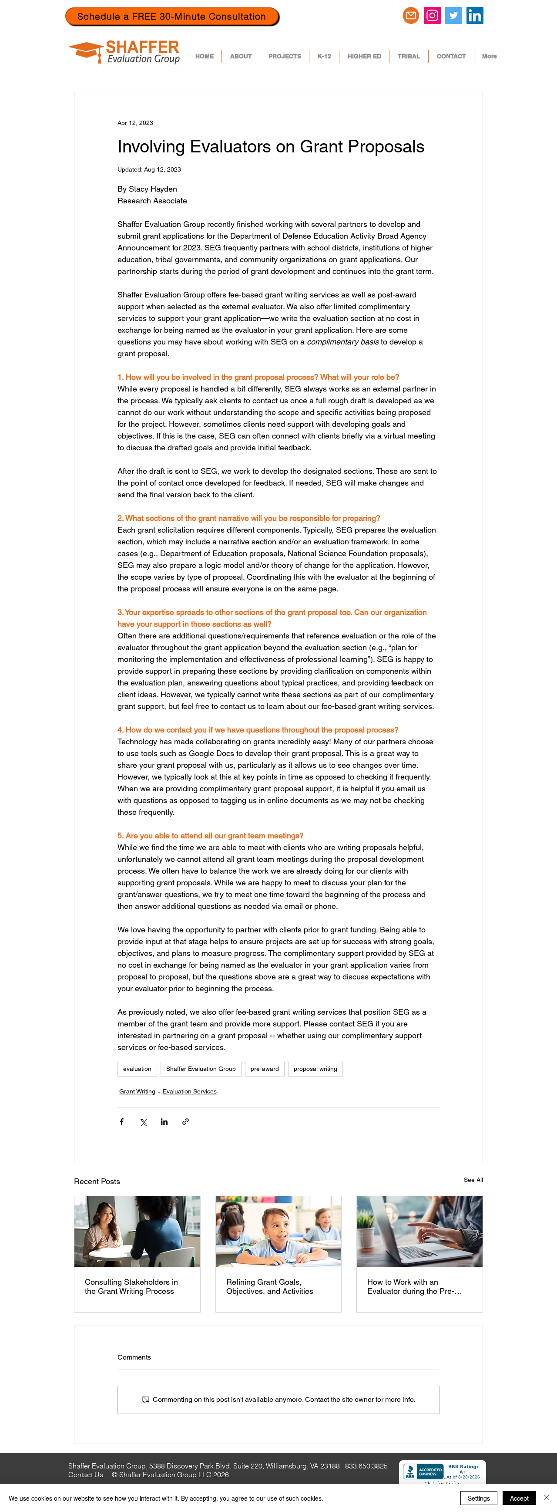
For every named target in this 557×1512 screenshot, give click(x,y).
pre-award (265, 1068)
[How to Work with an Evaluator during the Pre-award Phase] (420, 1231)
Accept (519, 1498)
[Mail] (411, 15)
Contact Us (86, 1474)
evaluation (137, 1068)
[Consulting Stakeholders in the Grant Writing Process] (137, 1231)
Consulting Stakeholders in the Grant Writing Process (131, 1286)
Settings (479, 1498)
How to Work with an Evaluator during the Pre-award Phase (410, 1286)
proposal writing (315, 1068)
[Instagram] (432, 15)
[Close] (546, 1498)
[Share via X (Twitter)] (143, 1121)
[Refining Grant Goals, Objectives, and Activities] (279, 1231)
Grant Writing (137, 1091)
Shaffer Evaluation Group (201, 1068)
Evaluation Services (190, 1091)
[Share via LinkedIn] (164, 1121)
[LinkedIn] (474, 15)
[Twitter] (453, 15)
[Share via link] (185, 1121)
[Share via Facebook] (121, 1121)
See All (473, 1179)
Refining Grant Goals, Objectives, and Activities (269, 1286)
